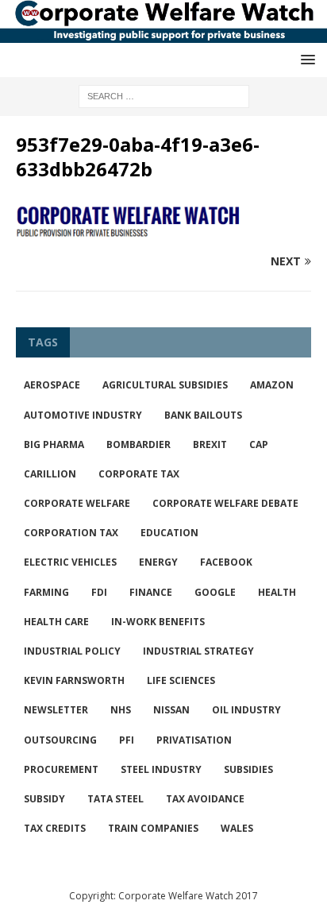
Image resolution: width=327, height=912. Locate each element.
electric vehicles (70, 562)
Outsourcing (60, 740)
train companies (153, 828)
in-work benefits (158, 621)
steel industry (161, 769)
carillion (50, 474)
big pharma (54, 444)
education (169, 532)
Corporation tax (71, 532)
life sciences (181, 680)
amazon (272, 385)
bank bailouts (203, 415)
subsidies (248, 769)
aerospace (52, 385)
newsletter (56, 710)
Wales (237, 828)
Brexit (210, 444)
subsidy (44, 799)
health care (56, 621)
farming (46, 592)
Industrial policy (72, 651)
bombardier (138, 444)
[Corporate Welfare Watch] (163, 33)
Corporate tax (138, 474)
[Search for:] (164, 94)
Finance (150, 592)
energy (158, 562)
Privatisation (194, 740)
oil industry (246, 710)
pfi (126, 740)
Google (215, 592)
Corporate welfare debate (225, 503)
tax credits (55, 828)
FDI (99, 592)
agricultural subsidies (165, 385)
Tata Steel (115, 799)
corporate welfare (77, 503)
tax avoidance (205, 799)
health (277, 592)
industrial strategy (198, 651)
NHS (120, 710)
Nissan (171, 710)
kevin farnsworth (74, 680)
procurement (61, 769)
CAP (258, 444)
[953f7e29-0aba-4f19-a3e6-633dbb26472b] (163, 230)
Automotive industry (83, 415)
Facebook (226, 562)
